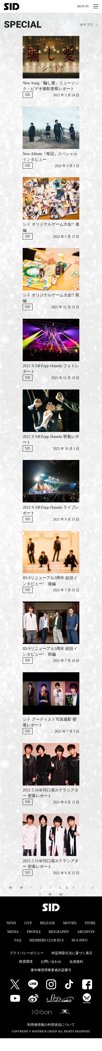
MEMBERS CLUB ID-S (46, 940)
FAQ (17, 940)
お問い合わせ (51, 961)
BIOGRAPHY (59, 932)
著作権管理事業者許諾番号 (51, 970)
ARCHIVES (86, 932)
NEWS (11, 923)
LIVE (28, 923)
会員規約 (76, 961)
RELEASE (47, 923)
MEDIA (13, 932)
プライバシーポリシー (27, 953)
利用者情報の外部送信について (51, 1024)
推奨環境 (26, 961)
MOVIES (69, 923)
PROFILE (34, 932)
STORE (90, 923)
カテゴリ (86, 25)
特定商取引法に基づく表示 (72, 953)
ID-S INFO (80, 940)
